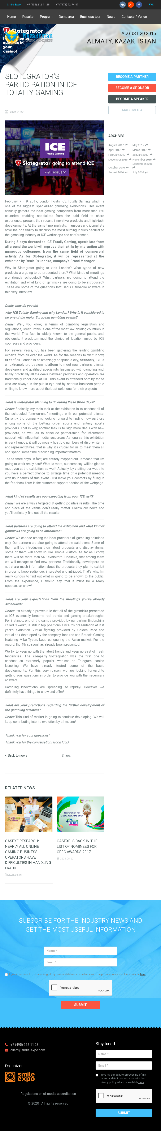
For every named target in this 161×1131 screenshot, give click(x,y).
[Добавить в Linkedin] (83, 756)
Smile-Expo (14, 4)
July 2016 (138, 172)
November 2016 (142, 159)
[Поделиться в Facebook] (75, 756)
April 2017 (115, 149)
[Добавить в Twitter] (91, 756)
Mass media (132, 110)
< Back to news (16, 755)
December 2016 (118, 159)
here (142, 974)
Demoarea (66, 17)
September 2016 (142, 163)
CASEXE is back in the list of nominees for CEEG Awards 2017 (77, 846)
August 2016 (116, 172)
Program (46, 17)
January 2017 (141, 154)
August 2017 (116, 145)
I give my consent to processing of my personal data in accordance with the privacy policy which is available (77, 974)
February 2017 (117, 154)
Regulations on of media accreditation (48, 1094)
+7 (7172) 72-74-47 (67, 4)
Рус (151, 4)
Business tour (90, 17)
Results (28, 17)
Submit (80, 1005)
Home (11, 17)
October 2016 (117, 167)
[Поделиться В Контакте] (99, 756)
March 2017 (140, 149)
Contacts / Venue (134, 17)
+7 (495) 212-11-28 (38, 4)
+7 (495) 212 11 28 (24, 1045)
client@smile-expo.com (27, 1050)
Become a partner (132, 77)
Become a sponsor (132, 88)
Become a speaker (132, 99)
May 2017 (138, 145)
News (111, 17)
